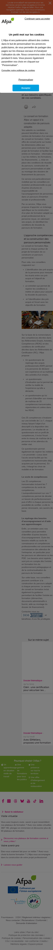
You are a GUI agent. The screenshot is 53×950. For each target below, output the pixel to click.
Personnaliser (26, 79)
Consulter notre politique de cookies (18, 70)
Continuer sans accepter (37, 18)
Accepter (25, 88)
